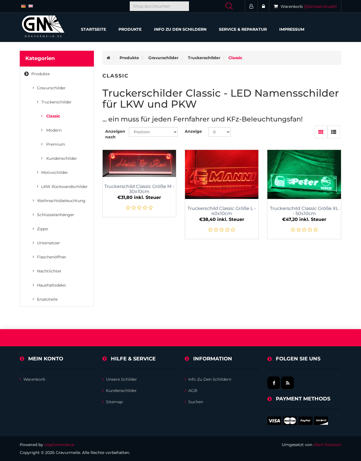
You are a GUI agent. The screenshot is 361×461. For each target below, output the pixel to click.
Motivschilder (54, 172)
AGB (192, 390)
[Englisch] (30, 5)
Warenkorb (34, 379)
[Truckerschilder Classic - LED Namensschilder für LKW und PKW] (221, 174)
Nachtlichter (49, 271)
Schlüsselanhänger (55, 214)
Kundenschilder (61, 158)
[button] (130, 29)
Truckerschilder (56, 102)
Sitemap (114, 401)
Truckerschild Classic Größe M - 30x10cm (139, 189)
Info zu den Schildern (180, 29)
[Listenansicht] (333, 132)
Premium (55, 144)
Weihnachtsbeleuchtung (61, 200)
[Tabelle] (321, 132)
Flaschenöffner (51, 257)
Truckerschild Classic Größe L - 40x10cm (222, 211)
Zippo (42, 228)
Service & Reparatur (243, 29)
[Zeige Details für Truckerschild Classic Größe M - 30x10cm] (139, 163)
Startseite (93, 29)
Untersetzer (48, 242)
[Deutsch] (23, 5)
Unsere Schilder (121, 379)
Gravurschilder (51, 87)
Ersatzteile (47, 299)
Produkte (40, 73)
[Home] (108, 57)
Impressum (291, 29)
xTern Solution (327, 444)
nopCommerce (59, 444)
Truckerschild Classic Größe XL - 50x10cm (304, 211)
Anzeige (193, 131)
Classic (53, 116)
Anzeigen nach (115, 134)
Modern (53, 130)
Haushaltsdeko (51, 285)
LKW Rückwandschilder (64, 186)
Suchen (195, 401)
